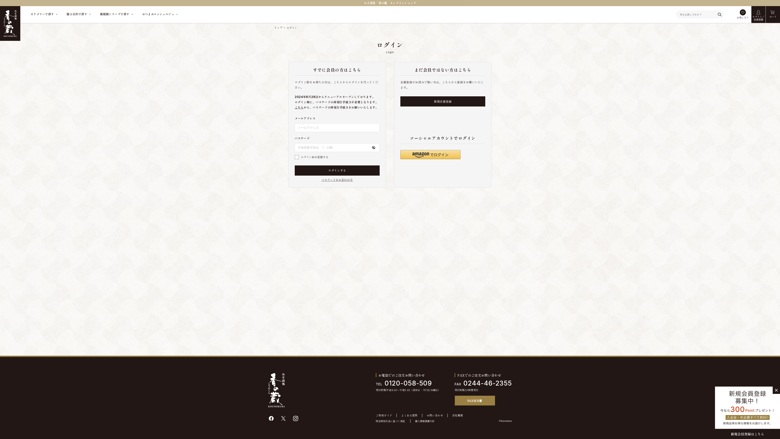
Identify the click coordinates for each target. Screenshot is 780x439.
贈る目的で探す (77, 14)
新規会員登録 (443, 101)
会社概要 (457, 415)
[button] (430, 154)
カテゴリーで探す (42, 14)
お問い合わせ (435, 415)
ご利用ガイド (384, 415)
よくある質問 (409, 415)
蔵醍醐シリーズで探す (114, 14)
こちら (299, 107)
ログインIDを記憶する (314, 157)
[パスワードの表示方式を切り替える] (373, 148)
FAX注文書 (474, 401)
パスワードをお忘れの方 (337, 180)
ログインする (337, 170)
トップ (278, 27)
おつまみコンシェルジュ (158, 14)
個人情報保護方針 (424, 421)
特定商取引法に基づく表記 (390, 421)
